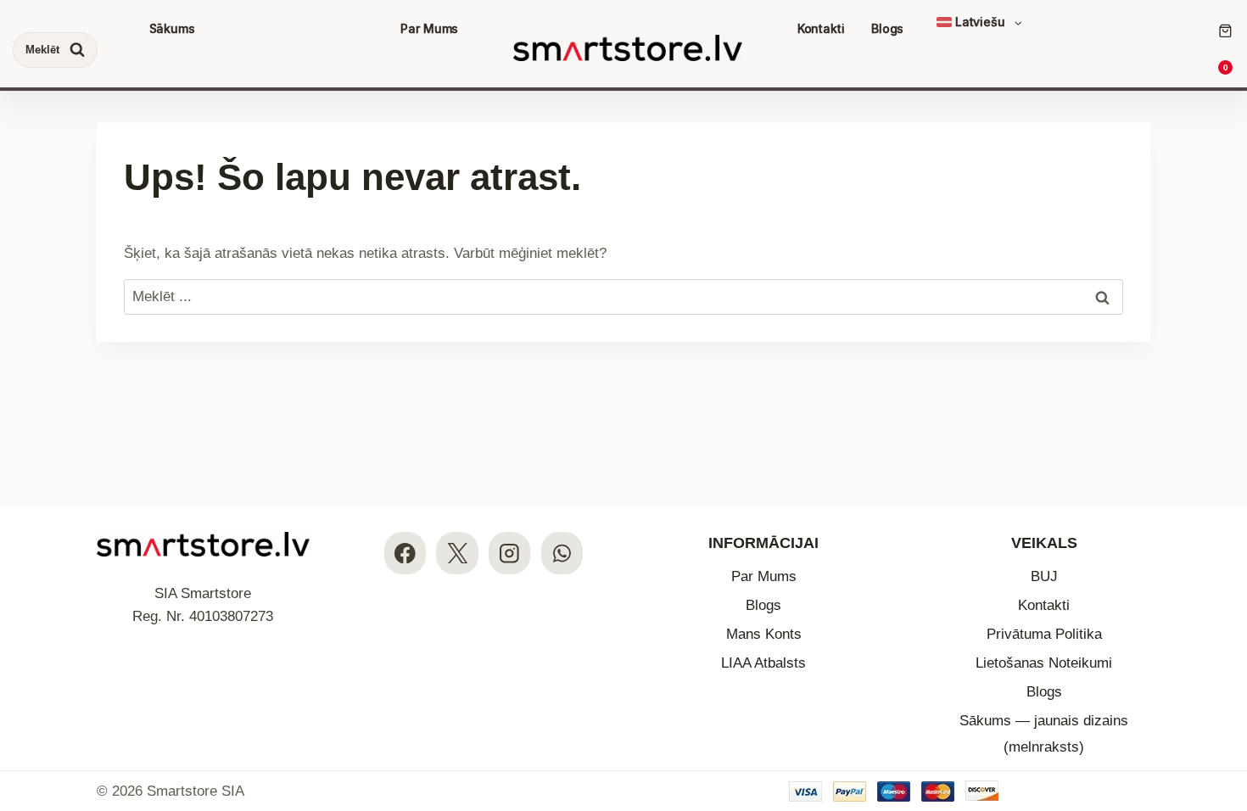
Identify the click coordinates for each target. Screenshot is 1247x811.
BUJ (1044, 576)
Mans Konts (764, 634)
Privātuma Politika (1044, 634)
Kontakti (821, 28)
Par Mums (429, 28)
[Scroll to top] (1219, 694)
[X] (457, 552)
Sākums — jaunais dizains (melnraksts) (1043, 734)
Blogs (887, 28)
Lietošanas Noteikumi (1044, 663)
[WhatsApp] (562, 552)
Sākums (172, 28)
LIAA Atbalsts (763, 663)
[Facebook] (405, 552)
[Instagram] (509, 552)
